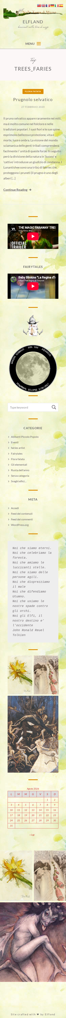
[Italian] (57, 5)
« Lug (32, 834)
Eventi (14, 442)
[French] (48, 5)
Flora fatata (33, 91)
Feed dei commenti (22, 519)
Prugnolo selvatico (33, 99)
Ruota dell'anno (20, 470)
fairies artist (18, 447)
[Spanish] (61, 5)
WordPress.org (20, 524)
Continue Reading (15, 190)
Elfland (33, 21)
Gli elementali (19, 464)
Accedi (15, 508)
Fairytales (17, 453)
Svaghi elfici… (19, 481)
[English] (43, 5)
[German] (52, 5)
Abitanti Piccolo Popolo (25, 436)
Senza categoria (20, 475)
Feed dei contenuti (21, 513)
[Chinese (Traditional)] (39, 5)
